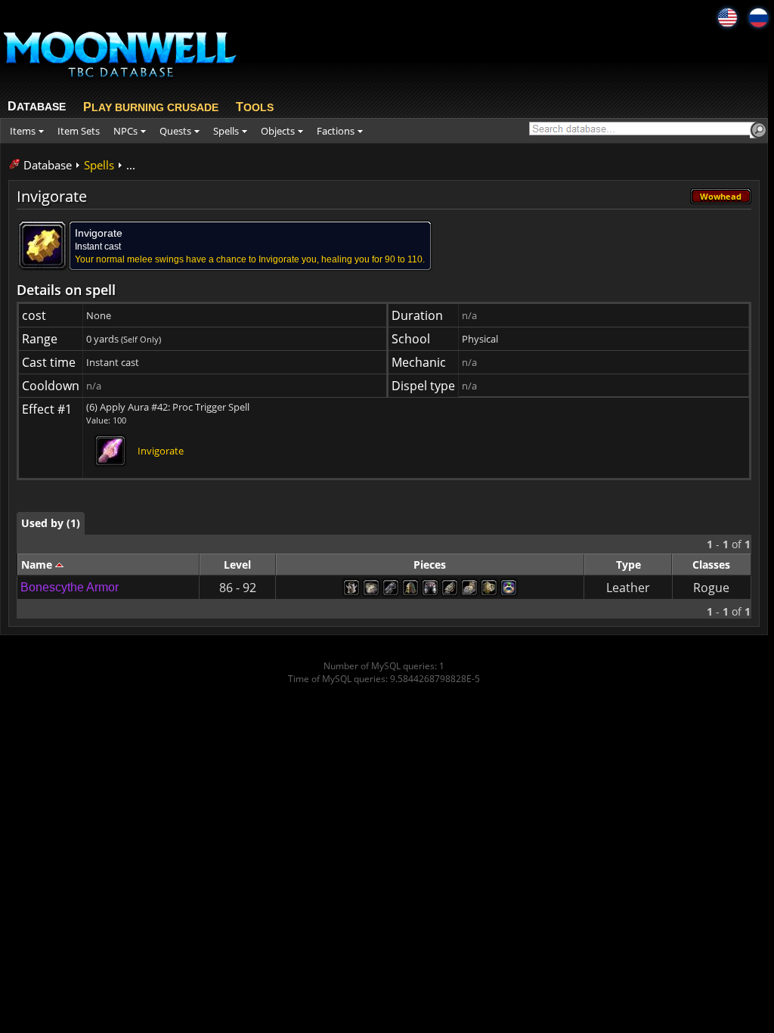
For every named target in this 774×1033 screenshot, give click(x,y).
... (130, 164)
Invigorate (161, 451)
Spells (99, 164)
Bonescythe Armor (69, 587)
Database (47, 164)
